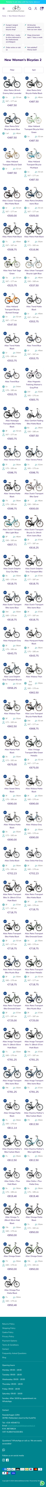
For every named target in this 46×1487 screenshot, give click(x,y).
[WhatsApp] (3, 1450)
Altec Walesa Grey (34, 824)
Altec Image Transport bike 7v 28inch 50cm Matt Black (12, 1044)
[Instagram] (3, 1460)
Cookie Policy (7, 1332)
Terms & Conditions (10, 1345)
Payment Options (9, 1340)
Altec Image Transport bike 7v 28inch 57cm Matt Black (34, 1044)
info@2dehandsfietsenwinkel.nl (21, 1425)
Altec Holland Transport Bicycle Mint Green (33, 129)
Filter (12, 70)
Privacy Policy (8, 1336)
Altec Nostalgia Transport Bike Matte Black (12, 423)
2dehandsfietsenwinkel (21, 1481)
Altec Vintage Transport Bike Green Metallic (34, 752)
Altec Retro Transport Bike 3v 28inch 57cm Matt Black (12, 897)
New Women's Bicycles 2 (17, 16)
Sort (34, 70)
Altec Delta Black (12, 860)
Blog (4, 1357)
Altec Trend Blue (34, 345)
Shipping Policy (8, 1328)
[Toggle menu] (3, 8)
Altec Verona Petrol (12, 459)
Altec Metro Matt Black (12, 236)
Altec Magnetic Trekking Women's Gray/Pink (34, 384)
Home (4, 16)
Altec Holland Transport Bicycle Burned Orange (12, 309)
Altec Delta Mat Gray (34, 860)
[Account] (35, 8)
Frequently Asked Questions (14, 1353)
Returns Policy (8, 1324)
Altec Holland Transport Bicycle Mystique (34, 164)
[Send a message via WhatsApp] (42, 1483)
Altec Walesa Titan (34, 676)
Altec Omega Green (12, 1256)
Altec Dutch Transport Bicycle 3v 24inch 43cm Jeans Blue (34, 532)
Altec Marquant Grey (12, 640)
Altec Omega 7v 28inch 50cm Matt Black (12, 1220)
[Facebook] (7, 1460)
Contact (5, 1349)
